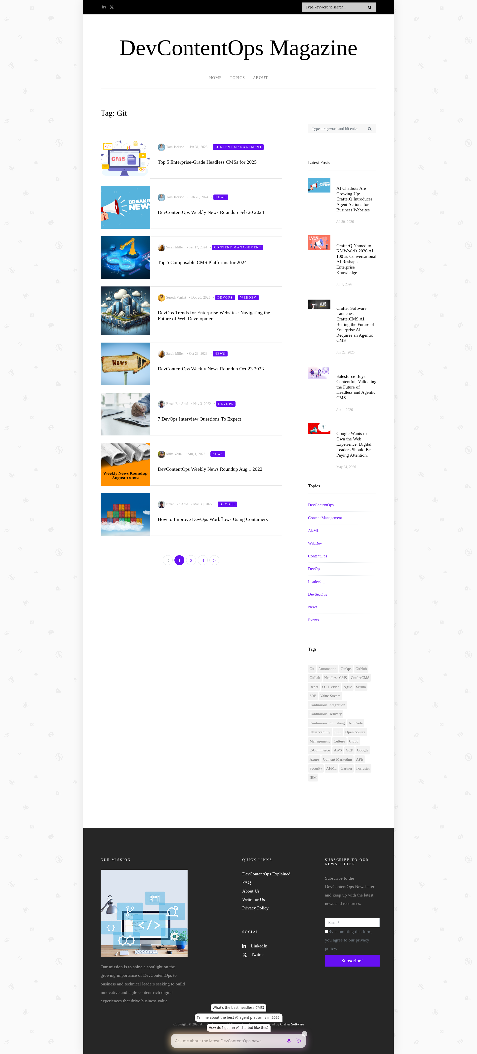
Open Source (355, 732)
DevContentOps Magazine (238, 47)
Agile (348, 687)
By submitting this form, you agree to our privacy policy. (349, 940)
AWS (338, 750)
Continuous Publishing (327, 723)
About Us (251, 891)
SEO (337, 732)
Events (313, 620)
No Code (356, 723)
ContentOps (317, 556)
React (314, 687)
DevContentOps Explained (266, 873)
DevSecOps (317, 594)
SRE (313, 696)
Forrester (363, 768)
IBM (313, 778)
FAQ (246, 882)
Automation (327, 669)
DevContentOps (321, 505)
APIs (359, 759)
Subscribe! (352, 960)
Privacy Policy (255, 907)
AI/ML (313, 530)
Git (312, 669)
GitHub (361, 669)
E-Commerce (320, 750)
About (260, 78)
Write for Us (253, 899)
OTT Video (331, 687)
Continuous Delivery (326, 714)
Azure (314, 759)
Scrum (361, 687)
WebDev (315, 543)
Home (215, 78)
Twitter (257, 954)
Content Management (325, 518)
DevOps (314, 569)
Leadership (316, 582)
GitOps (346, 669)
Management (320, 741)
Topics (237, 78)
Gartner (346, 768)
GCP (349, 750)
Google (362, 750)
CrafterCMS (360, 678)
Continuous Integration (327, 705)
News (312, 607)
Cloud (353, 741)
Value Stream (330, 696)
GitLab (315, 678)
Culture (339, 741)
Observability (320, 732)
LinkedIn (258, 945)
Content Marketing (337, 759)
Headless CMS (335, 678)
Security (316, 768)
